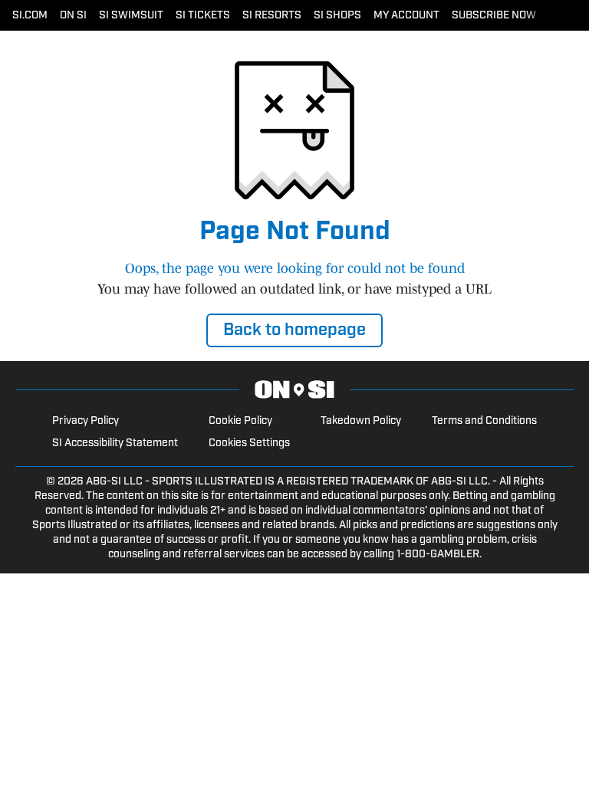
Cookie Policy (240, 421)
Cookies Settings (249, 443)
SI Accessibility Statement (115, 443)
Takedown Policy (361, 421)
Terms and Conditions (484, 421)
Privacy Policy (85, 421)
